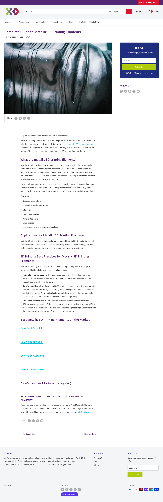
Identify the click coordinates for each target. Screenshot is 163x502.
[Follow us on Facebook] (121, 91)
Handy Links (40, 22)
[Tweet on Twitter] (24, 118)
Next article (89, 434)
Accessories (24, 22)
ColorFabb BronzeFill (33, 369)
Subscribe (139, 67)
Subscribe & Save (150, 2)
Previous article (29, 434)
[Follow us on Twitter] (125, 91)
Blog (71, 22)
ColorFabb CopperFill (33, 355)
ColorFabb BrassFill (32, 341)
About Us (98, 465)
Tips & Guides (57, 22)
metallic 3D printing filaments (81, 144)
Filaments (8, 22)
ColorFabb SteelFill (31, 328)
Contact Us (98, 458)
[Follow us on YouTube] (138, 91)
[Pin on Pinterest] (20, 118)
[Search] (129, 11)
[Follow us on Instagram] (129, 91)
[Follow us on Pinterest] (134, 91)
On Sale (82, 22)
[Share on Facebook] (16, 118)
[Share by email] (28, 118)
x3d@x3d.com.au (85, 412)
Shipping (98, 461)
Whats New (94, 22)
